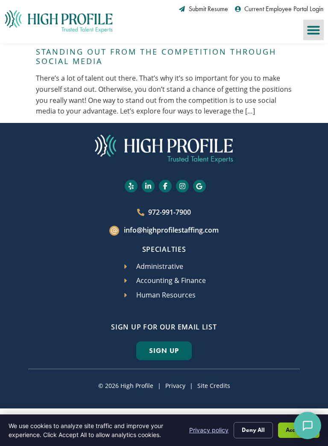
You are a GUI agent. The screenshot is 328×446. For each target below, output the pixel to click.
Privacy (175, 386)
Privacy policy (208, 430)
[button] (313, 30)
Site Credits (213, 386)
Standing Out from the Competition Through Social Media (156, 57)
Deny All (253, 430)
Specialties (164, 249)
